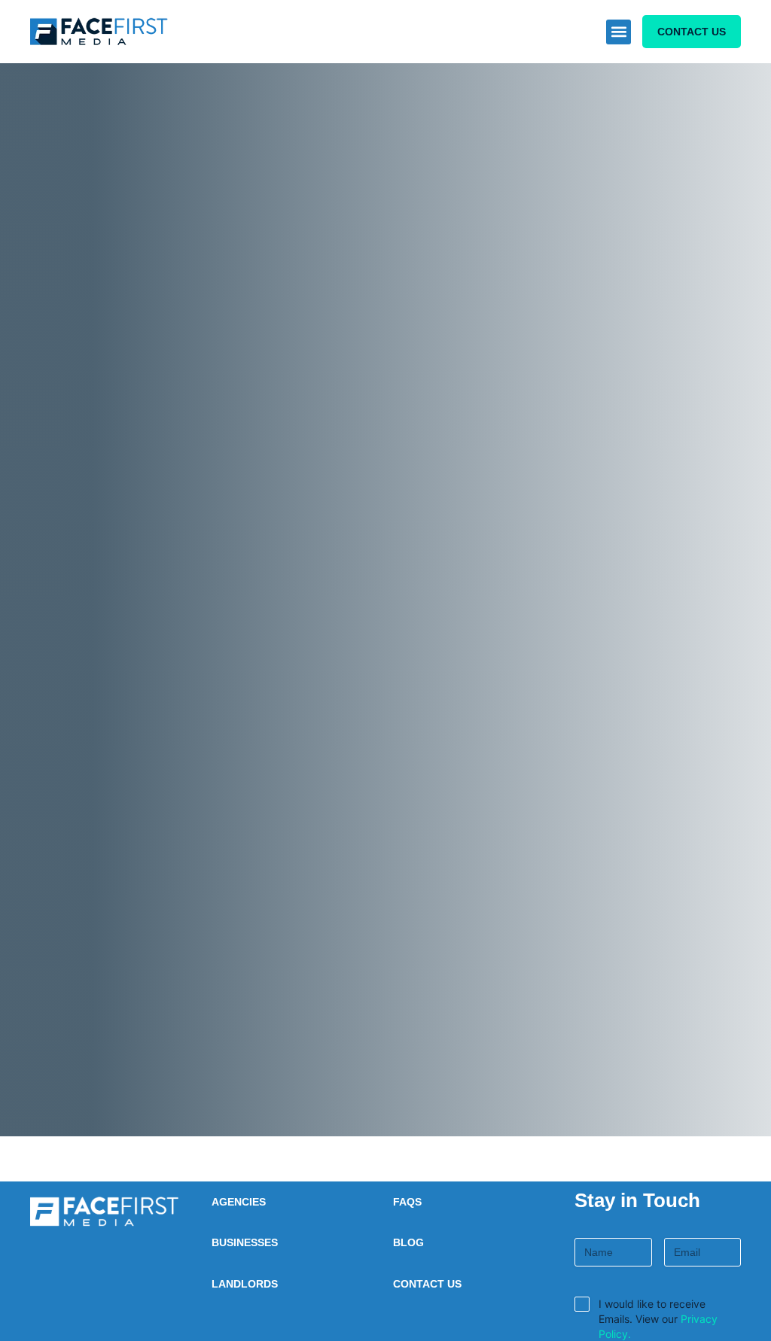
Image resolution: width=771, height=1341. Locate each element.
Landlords (245, 1284)
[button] (618, 32)
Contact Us (427, 1284)
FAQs (407, 1202)
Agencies (239, 1202)
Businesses (245, 1242)
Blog (408, 1242)
